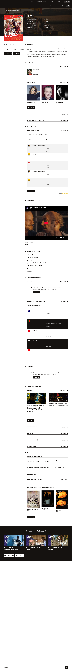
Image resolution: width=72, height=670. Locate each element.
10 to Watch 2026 (51, 1)
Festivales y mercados (28, 5)
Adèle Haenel (31, 102)
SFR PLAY (34, 162)
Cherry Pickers (49, 342)
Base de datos (38, 5)
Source (60, 193)
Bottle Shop (45, 508)
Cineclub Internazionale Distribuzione (53, 323)
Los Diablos (59, 510)
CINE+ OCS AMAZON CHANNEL (38, 145)
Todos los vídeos (19, 555)
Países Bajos (35, 340)
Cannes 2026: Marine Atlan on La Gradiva (57, 548)
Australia (34, 311)
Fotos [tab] (32, 203)
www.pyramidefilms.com (34, 479)
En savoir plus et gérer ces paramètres (12, 668)
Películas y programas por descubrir (14, 49)
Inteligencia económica (48, 5)
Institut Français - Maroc (51, 333)
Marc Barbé (45, 102)
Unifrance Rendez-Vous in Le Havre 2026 (38, 1)
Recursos (6, 47)
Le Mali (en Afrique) (32, 509)
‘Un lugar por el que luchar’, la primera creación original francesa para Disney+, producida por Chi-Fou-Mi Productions (35, 408)
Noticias (19, 5)
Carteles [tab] (38, 203)
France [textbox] (30, 139)
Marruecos (34, 330)
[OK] (66, 667)
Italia (33, 320)
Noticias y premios (9, 44)
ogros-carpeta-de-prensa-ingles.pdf (38, 467)
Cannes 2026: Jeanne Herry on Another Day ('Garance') (12, 548)
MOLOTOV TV (34, 154)
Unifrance (57, 5)
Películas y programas (11, 5)
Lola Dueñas (59, 102)
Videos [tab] (27, 203)
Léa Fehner (46, 19)
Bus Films (46, 21)
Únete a (63, 5)
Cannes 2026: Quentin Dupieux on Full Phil (36, 548)
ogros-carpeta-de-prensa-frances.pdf (38, 461)
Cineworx (47, 352)
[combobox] (37, 139)
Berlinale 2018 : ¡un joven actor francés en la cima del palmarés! (58, 404)
